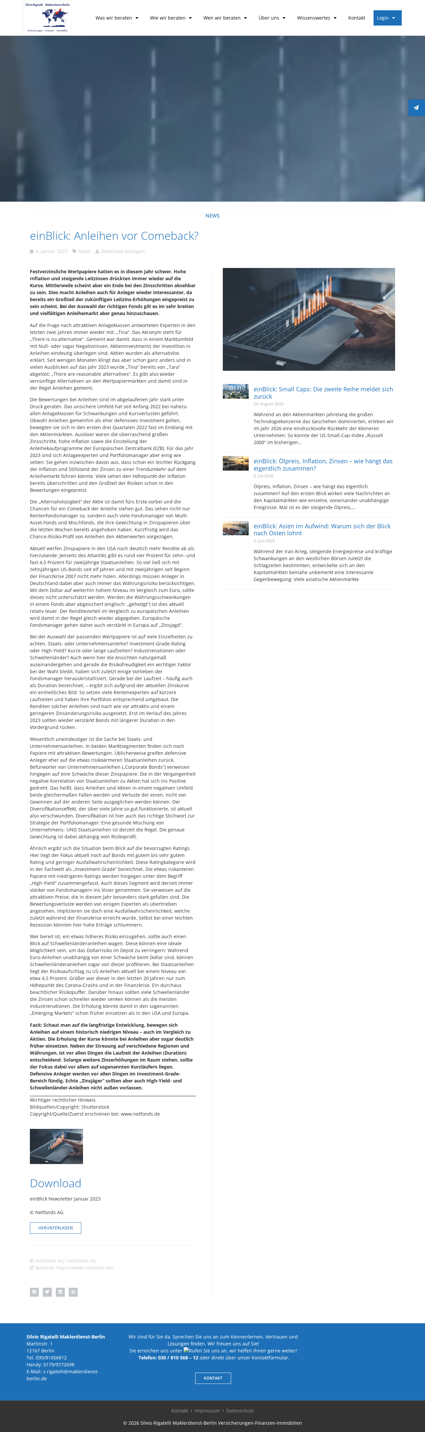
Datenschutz (240, 1410)
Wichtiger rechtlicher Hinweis (63, 1100)
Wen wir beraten (222, 18)
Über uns (269, 18)
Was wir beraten (114, 18)
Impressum (207, 1410)
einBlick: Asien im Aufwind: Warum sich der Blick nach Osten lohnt (322, 529)
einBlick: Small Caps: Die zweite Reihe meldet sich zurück (323, 392)
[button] (34, 1292)
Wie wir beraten (168, 18)
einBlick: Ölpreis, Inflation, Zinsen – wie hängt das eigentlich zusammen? (323, 464)
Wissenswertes (313, 18)
